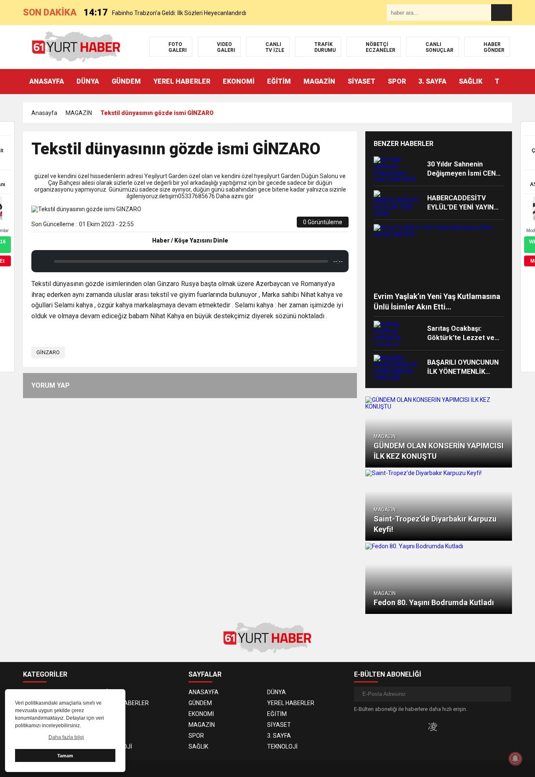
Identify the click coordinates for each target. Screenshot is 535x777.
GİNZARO (48, 352)
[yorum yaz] (290, 225)
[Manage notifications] (515, 758)
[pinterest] (272, 225)
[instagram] (433, 726)
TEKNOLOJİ (117, 746)
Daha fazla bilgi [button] (66, 737)
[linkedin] (262, 225)
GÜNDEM (126, 81)
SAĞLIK (470, 81)
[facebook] (243, 225)
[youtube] (446, 726)
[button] (505, 81)
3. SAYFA (432, 81)
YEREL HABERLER (181, 81)
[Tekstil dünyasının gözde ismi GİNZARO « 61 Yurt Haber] (76, 46)
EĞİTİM (279, 81)
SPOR (397, 81)
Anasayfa (44, 113)
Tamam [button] (65, 755)
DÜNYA (87, 81)
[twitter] (252, 225)
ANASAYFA (46, 81)
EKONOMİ (239, 81)
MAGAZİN (319, 81)
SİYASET (361, 81)
